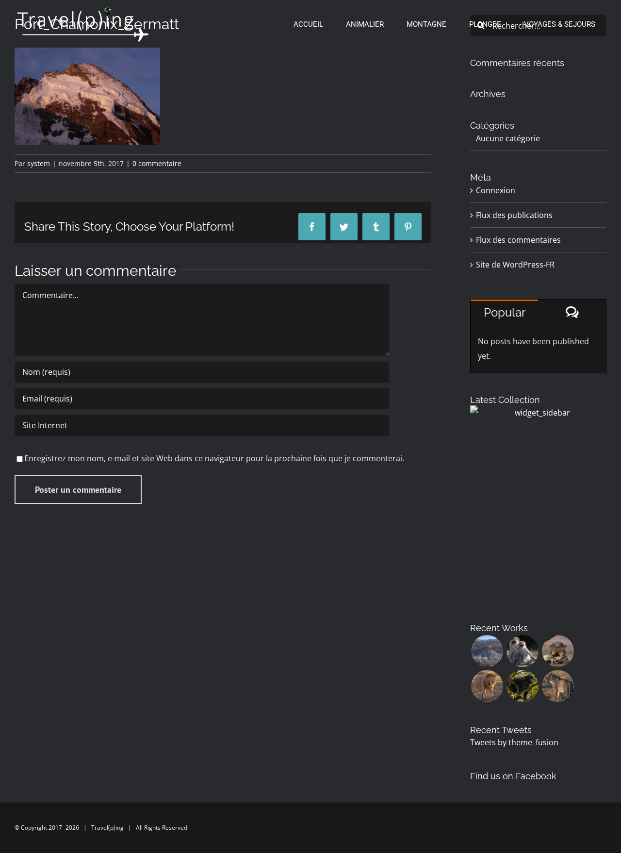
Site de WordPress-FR (515, 264)
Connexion (495, 190)
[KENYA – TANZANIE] (487, 686)
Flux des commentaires (518, 239)
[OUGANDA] (522, 686)
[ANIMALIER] (557, 686)
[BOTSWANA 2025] (522, 651)
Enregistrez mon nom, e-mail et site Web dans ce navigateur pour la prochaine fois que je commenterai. (214, 458)
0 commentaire (156, 163)
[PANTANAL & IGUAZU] (557, 651)
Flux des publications (514, 215)
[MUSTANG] (487, 651)
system (38, 163)
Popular (504, 312)
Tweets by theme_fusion (514, 742)
